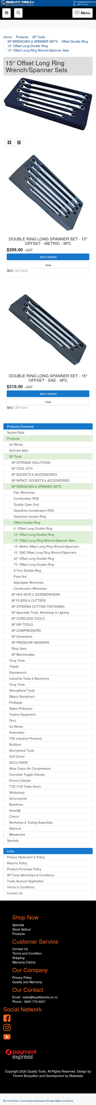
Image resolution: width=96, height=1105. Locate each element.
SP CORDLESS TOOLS (28, 618)
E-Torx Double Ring (27, 570)
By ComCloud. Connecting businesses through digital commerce (38, 1100)
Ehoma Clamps (20, 780)
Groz (12, 720)
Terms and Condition (27, 953)
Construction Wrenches (30, 588)
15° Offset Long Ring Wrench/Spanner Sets (44, 540)
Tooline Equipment (22, 714)
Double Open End (26, 504)
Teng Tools (17, 660)
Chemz (14, 816)
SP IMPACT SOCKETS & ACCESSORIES (40, 480)
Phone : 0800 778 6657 (29, 1001)
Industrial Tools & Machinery (29, 678)
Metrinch (15, 828)
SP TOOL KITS (22, 468)
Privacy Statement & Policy (26, 857)
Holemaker (17, 732)
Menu (85, 14)
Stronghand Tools (21, 750)
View (48, 265)
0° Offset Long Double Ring (33, 528)
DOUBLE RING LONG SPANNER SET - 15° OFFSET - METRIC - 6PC (48, 241)
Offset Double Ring (27, 522)
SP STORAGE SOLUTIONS (30, 462)
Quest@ (15, 810)
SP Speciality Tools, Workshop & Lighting (40, 612)
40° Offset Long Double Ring (34, 558)
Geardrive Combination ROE (34, 510)
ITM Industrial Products (25, 738)
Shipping (18, 957)
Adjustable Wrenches (29, 582)
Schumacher (18, 798)
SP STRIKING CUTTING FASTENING (38, 606)
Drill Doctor (17, 756)
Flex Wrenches (24, 492)
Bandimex (16, 804)
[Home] (6, 13)
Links (10, 851)
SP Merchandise (23, 654)
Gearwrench (18, 672)
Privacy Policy (22, 977)
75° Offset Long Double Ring (34, 564)
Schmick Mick (18, 450)
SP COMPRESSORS (26, 630)
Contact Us (15, 893)
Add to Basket (48, 257)
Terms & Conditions (21, 887)
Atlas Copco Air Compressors (30, 768)
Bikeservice (17, 834)
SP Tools (15, 456)
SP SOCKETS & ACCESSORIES (34, 474)
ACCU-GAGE (18, 762)
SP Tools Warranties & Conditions (30, 875)
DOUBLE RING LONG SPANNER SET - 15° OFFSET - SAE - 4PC (48, 378)
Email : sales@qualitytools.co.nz (35, 997)
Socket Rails (15, 432)
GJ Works (16, 444)
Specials (13, 840)
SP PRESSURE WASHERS (30, 642)
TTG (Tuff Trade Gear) (25, 786)
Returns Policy (17, 863)
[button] (9, 142)
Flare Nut (20, 576)
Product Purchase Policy (24, 869)
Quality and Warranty (27, 982)
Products (13, 438)
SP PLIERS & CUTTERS (28, 600)
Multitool (15, 744)
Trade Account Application (25, 881)
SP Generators (21, 636)
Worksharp (17, 792)
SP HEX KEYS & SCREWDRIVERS (35, 594)
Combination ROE (26, 498)
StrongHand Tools (22, 690)
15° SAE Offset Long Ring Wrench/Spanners (45, 552)
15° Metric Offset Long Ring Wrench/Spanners (46, 546)
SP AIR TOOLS (22, 624)
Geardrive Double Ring (30, 516)
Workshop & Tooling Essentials (31, 822)
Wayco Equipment (22, 696)
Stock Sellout (21, 929)
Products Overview (20, 426)
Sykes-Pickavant (20, 708)
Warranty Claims (23, 962)
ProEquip (15, 702)
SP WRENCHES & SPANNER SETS (36, 486)
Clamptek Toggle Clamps (27, 774)
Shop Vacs (18, 648)
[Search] (18, 13)
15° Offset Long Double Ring (34, 534)
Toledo (14, 666)
